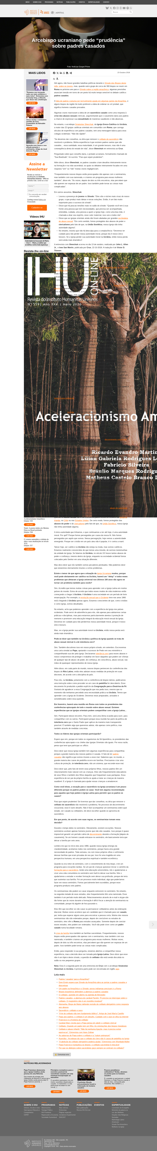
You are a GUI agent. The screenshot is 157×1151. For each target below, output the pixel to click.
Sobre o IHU (37, 2)
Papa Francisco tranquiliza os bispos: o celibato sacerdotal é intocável (89, 1045)
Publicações (70, 2)
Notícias (60, 2)
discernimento (96, 834)
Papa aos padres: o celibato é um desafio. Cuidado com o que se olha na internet (93, 1017)
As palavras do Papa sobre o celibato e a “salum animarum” (84, 1035)
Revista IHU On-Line (83, 1110)
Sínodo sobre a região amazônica (94, 89)
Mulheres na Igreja (118, 1127)
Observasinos (46, 1108)
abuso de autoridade (118, 508)
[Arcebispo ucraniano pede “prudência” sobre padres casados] (71, 73)
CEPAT (26, 1115)
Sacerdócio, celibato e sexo (71, 1010)
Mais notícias (63, 1108)
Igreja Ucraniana (104, 573)
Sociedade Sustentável (49, 1117)
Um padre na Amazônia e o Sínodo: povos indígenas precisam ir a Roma (90, 989)
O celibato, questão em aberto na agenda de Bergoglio (82, 995)
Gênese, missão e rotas (32, 1108)
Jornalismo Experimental (67, 1115)
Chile (66, 520)
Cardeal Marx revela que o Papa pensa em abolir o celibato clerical (87, 1023)
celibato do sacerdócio (108, 139)
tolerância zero (102, 654)
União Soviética (109, 524)
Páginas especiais (65, 1112)
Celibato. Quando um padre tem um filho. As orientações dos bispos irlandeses (93, 1026)
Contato (106, 2)
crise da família (62, 933)
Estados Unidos (82, 520)
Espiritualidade (94, 2)
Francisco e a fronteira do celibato (73, 1020)
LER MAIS (32, 103)
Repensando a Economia (49, 1115)
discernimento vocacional (116, 439)
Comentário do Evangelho (120, 1108)
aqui (117, 969)
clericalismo (79, 524)
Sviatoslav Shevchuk (84, 124)
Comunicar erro (62, 1054)
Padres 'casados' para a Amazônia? (74, 979)
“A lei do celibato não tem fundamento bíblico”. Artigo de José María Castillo (91, 1013)
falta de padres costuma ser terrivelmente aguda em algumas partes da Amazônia (91, 101)
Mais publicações (82, 1108)
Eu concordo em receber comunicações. (38, 195)
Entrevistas (63, 1110)
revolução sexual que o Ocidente (94, 597)
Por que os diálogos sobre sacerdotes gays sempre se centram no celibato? (91, 1048)
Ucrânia (70, 412)
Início (28, 2)
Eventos (82, 2)
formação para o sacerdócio (66, 870)
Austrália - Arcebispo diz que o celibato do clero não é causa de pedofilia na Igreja (94, 1038)
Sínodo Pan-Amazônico (120, 1124)
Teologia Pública (46, 1110)
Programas (49, 2)
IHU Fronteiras (46, 1112)
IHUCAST (62, 1117)
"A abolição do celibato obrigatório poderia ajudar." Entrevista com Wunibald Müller (94, 1042)
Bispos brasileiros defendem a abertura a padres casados (83, 992)
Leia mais (30, 524)
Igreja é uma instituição (64, 398)
